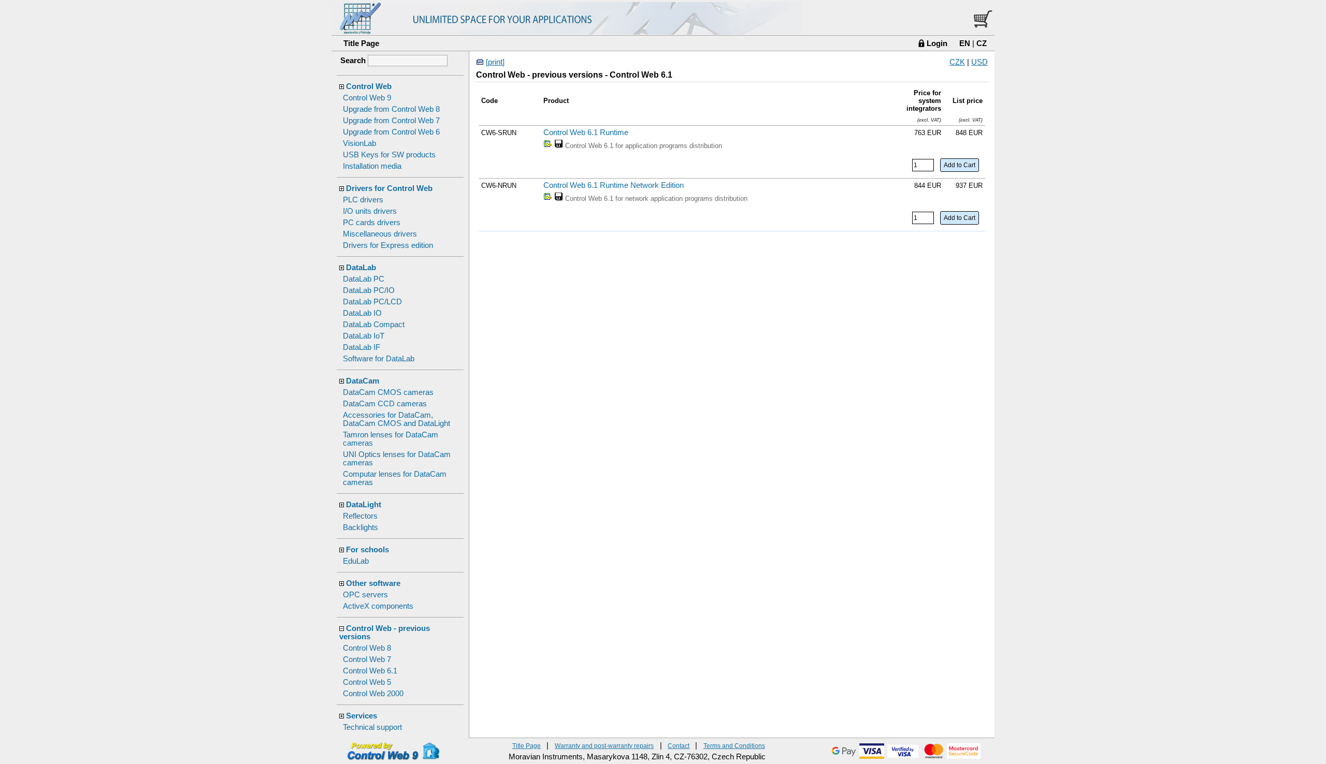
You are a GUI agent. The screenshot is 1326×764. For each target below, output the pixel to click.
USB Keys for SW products (389, 155)
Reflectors (360, 516)
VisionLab (359, 143)
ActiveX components (378, 606)
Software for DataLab (378, 359)
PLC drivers (363, 200)
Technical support (372, 727)
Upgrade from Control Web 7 (391, 120)
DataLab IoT (363, 336)
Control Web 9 (367, 98)
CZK (957, 62)
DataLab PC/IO (369, 290)
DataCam (362, 381)
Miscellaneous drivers (380, 234)
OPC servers (365, 595)
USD (979, 62)
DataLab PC (363, 279)
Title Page (361, 43)
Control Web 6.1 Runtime (585, 132)
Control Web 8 (367, 648)
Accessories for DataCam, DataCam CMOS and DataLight (396, 419)
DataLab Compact (374, 324)
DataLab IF (361, 347)
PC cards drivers (371, 222)
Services (361, 716)
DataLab (361, 267)
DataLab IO (362, 313)
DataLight (363, 505)
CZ (981, 43)
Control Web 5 (367, 682)
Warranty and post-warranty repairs (604, 745)
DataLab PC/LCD (372, 302)
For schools (367, 550)
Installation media (372, 166)
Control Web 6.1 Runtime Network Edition (613, 185)
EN (964, 43)
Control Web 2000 (373, 693)
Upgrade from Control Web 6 (391, 132)
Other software (373, 583)
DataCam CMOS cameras (388, 392)
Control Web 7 (367, 659)
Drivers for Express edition (388, 245)
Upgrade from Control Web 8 (391, 109)
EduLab (356, 561)
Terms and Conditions (734, 745)
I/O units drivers (370, 211)
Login (937, 43)
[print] (495, 62)
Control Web (369, 86)
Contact (678, 745)
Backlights (360, 527)
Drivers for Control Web (389, 188)
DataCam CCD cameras (385, 404)
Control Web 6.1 (370, 671)
